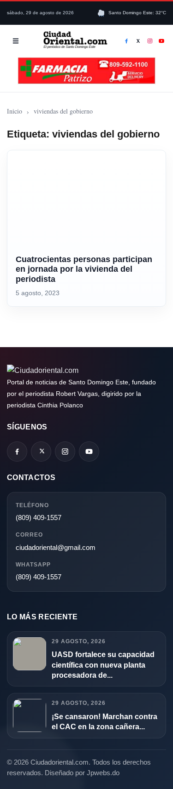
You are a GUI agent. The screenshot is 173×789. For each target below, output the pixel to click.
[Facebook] (126, 40)
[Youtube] (162, 40)
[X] (138, 40)
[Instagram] (150, 40)
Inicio (14, 111)
